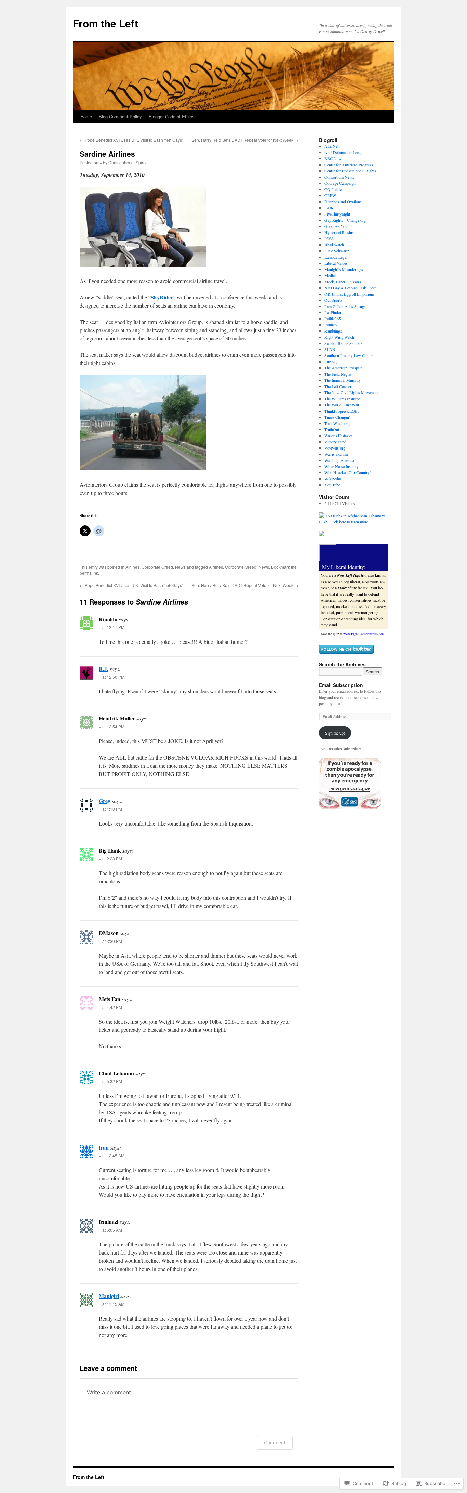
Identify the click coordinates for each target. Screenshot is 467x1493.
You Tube (332, 485)
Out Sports (333, 300)
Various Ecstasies (338, 435)
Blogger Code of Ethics (172, 116)
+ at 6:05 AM (110, 1230)
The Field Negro (337, 374)
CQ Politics (333, 189)
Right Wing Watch (339, 337)
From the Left (105, 23)
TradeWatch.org (337, 423)
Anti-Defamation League (344, 152)
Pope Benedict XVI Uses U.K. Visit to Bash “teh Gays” (131, 140)
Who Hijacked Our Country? (347, 472)
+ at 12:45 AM (111, 1155)
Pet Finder (332, 312)
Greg (104, 801)
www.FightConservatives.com (364, 633)
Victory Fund (335, 441)
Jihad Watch (334, 244)
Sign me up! (335, 733)
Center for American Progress (348, 164)
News (180, 567)
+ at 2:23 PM (110, 858)
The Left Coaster (337, 386)
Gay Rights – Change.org (345, 220)
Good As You (335, 226)
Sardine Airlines (107, 153)
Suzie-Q (331, 361)
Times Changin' (337, 417)
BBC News (333, 158)
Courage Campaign (340, 183)
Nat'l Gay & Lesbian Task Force (350, 287)
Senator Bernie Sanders (343, 343)
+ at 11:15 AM (111, 1304)
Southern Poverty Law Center (348, 355)
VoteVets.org (334, 448)
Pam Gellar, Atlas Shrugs (345, 306)
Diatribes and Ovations (343, 201)
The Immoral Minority (342, 380)
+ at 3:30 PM (110, 941)
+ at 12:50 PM (111, 677)
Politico (330, 324)
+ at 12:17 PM (111, 627)
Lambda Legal (335, 257)
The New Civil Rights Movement (351, 392)
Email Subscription (341, 684)
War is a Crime (336, 454)
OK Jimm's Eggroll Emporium (349, 294)
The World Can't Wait (341, 404)
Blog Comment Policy (120, 116)
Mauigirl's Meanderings (343, 269)
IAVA (329, 238)
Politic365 (332, 318)
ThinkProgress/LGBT (342, 411)
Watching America (339, 460)
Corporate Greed (157, 567)
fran (104, 1147)
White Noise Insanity (341, 466)
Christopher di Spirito (128, 162)
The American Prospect (343, 368)
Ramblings (333, 331)
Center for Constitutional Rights (350, 170)
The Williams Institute (342, 398)
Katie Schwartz (336, 251)
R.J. (103, 669)
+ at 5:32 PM (110, 1081)
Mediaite (331, 275)
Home (86, 116)
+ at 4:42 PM (110, 1007)
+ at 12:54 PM (111, 726)
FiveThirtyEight (337, 214)
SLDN (329, 349)
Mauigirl (109, 1296)
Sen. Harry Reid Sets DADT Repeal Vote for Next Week (244, 140)
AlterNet (331, 146)
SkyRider (162, 297)
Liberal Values (336, 263)
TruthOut (331, 429)
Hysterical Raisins (339, 232)
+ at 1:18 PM (110, 809)
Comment (274, 1442)
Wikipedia (332, 478)
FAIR (329, 207)
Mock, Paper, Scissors (342, 281)
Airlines (132, 567)
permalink (89, 573)
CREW (330, 195)
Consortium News (339, 177)
